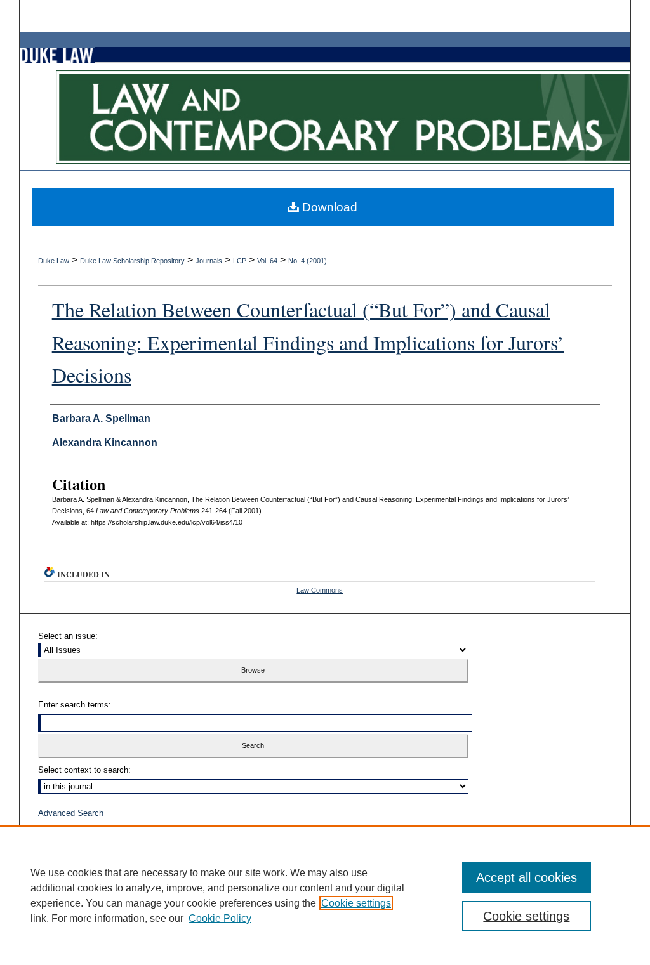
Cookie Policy (220, 918)
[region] (325, 895)
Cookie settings (356, 903)
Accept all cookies (526, 877)
